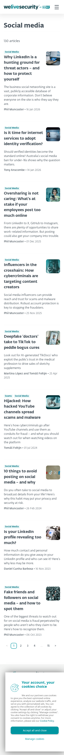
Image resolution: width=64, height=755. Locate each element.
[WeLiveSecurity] (27, 7)
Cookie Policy (47, 720)
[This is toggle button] (57, 7)
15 (48, 645)
